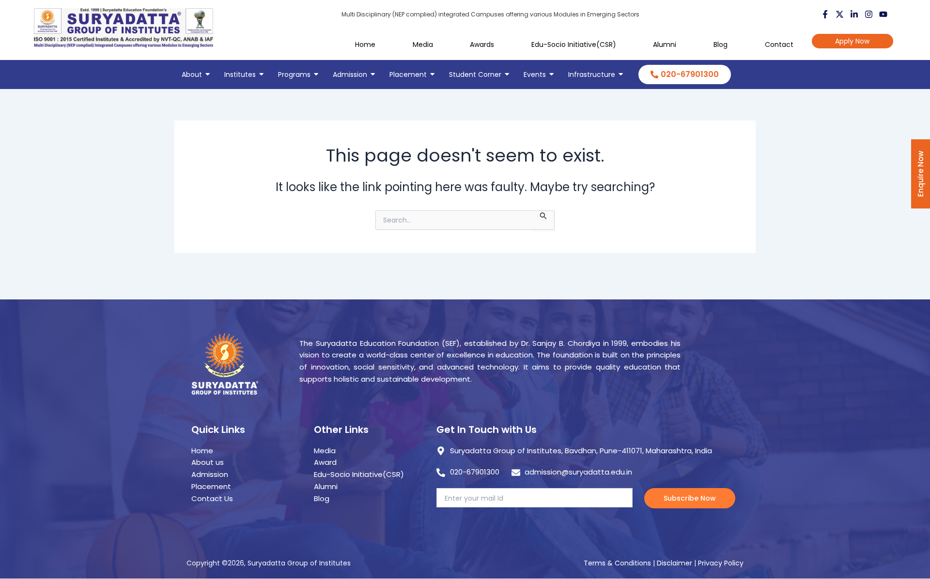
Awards (482, 44)
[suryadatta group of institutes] (123, 27)
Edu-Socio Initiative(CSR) (573, 44)
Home (365, 44)
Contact (779, 44)
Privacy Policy (721, 563)
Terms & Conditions (617, 563)
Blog (720, 44)
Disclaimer (675, 563)
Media (423, 44)
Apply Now (852, 41)
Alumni (664, 44)
